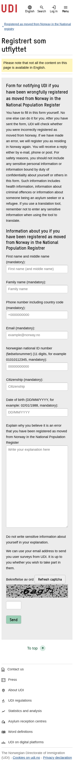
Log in (53, 9)
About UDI (16, 690)
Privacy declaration (57, 758)
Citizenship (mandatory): (24, 380)
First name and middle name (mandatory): (27, 259)
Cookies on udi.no (26, 758)
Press (12, 680)
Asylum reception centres (27, 721)
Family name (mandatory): (26, 282)
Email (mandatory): (20, 328)
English (29, 9)
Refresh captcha (50, 579)
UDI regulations (20, 700)
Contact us (15, 669)
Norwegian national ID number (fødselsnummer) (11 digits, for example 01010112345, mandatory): (36, 354)
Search (41, 9)
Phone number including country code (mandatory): (34, 305)
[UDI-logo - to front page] (9, 10)
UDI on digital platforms (26, 742)
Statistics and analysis (25, 711)
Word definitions (20, 732)
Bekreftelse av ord (34, 579)
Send (14, 619)
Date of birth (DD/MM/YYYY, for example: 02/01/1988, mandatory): (32, 402)
